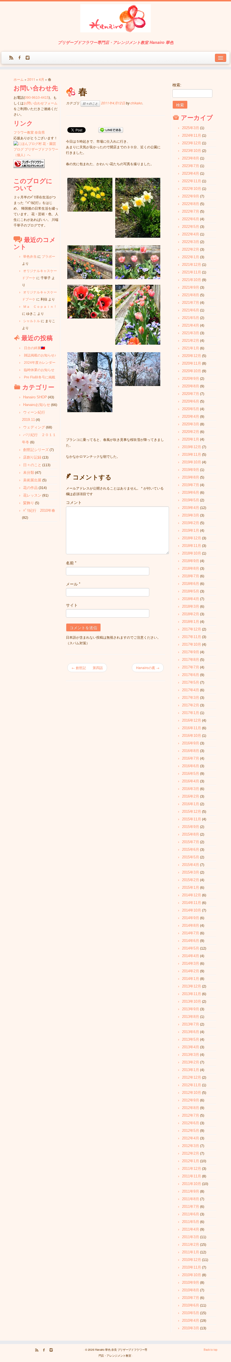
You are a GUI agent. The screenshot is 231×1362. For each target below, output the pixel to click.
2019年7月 (190, 485)
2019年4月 (190, 508)
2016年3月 (190, 789)
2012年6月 (190, 1123)
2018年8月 (190, 568)
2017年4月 (190, 690)
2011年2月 (190, 1244)
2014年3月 (190, 963)
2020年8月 (190, 386)
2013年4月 (190, 1047)
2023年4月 (190, 173)
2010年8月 (190, 1290)
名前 (71, 563)
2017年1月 (190, 713)
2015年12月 (191, 811)
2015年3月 (190, 872)
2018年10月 (191, 553)
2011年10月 (191, 1184)
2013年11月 (191, 994)
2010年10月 (191, 1275)
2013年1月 (190, 1070)
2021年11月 (191, 272)
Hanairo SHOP (35, 397)
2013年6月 (190, 1032)
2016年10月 (191, 735)
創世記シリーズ (36, 450)
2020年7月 (190, 394)
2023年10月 (191, 151)
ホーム (19, 79)
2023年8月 (190, 158)
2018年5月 (190, 591)
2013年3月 (190, 1055)
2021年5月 (190, 318)
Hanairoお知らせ (36, 405)
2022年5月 (190, 227)
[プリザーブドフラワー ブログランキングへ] (29, 164)
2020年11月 (191, 363)
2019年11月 (191, 454)
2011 (31, 79)
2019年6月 (190, 492)
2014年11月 (191, 903)
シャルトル (31, 321)
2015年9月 (190, 827)
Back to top (210, 1350)
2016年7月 (190, 758)
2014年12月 (191, 895)
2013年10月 (191, 1001)
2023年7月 (190, 166)
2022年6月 (190, 219)
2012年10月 (191, 1093)
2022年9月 (190, 196)
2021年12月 (191, 264)
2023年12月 (191, 143)
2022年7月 (190, 211)
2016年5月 (190, 773)
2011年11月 (191, 1176)
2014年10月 (191, 910)
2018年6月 (190, 584)
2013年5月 (190, 1039)
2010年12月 (191, 1260)
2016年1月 (190, 804)
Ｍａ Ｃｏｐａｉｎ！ (40, 307)
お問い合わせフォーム (40, 103)
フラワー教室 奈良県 (29, 132)
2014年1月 (190, 979)
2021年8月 (190, 295)
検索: (176, 85)
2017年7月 (190, 667)
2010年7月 (190, 1298)
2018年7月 (190, 576)
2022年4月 (190, 234)
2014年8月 (190, 925)
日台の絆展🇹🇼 (34, 348)
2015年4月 (190, 865)
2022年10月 (191, 189)
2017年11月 (191, 637)
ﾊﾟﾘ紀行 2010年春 (39, 510)
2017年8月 (190, 660)
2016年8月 (190, 751)
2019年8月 (190, 477)
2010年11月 (191, 1267)
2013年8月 (190, 1017)
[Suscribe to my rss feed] (13, 58)
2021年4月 (190, 325)
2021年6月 (190, 310)
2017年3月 (190, 697)
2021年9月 (190, 287)
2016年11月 (191, 728)
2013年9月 (190, 1009)
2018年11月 (191, 546)
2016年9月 (190, 743)
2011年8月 (190, 1199)
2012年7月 (190, 1115)
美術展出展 (32, 480)
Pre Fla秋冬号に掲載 (39, 377)
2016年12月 (191, 720)
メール (73, 584)
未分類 (28, 472)
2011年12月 (191, 1168)
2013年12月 (191, 986)
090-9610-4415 (37, 98)
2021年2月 (190, 340)
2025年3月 (190, 128)
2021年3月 (190, 333)
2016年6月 (190, 766)
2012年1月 (190, 1161)
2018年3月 (190, 606)
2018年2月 (190, 614)
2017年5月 (190, 682)
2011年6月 (190, 1214)
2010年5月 (190, 1313)
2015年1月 (190, 887)
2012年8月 (190, 1108)
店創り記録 (32, 457)
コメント (74, 502)
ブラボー (48, 257)
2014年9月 (190, 918)
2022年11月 (191, 181)
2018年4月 (190, 599)
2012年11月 (191, 1085)
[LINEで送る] (110, 129)
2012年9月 (190, 1100)
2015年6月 (190, 849)
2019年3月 (190, 515)
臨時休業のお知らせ (39, 370)
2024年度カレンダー (39, 363)
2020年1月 (190, 439)
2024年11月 (191, 135)
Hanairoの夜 (147, 667)
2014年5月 (190, 948)
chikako (136, 102)
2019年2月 (190, 523)
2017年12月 (191, 629)
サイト (72, 605)
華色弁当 (30, 257)
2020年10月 (191, 371)
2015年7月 (190, 842)
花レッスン (32, 495)
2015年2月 (190, 880)
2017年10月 (191, 644)
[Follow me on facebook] (21, 58)
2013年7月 (190, 1024)
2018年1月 (190, 622)
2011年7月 (190, 1206)
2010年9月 (190, 1282)
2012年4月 (190, 1138)
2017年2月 (190, 705)
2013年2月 (190, 1062)
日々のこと (32, 465)
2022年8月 (190, 204)
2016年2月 (190, 796)
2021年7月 (190, 302)
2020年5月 (190, 409)
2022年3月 (190, 242)
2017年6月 (190, 675)
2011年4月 (190, 1229)
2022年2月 (190, 249)
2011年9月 (190, 1191)
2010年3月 (190, 1328)
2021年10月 (191, 280)
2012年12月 (191, 1077)
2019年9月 (190, 470)
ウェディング (34, 427)
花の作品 (30, 488)
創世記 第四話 (87, 667)
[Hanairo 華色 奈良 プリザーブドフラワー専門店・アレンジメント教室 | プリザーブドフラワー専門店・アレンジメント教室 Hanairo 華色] (115, 19)
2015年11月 (191, 819)
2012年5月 (190, 1130)
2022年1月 (190, 257)
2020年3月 (190, 424)
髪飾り (28, 503)
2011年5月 (190, 1222)
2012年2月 (190, 1153)
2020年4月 (190, 416)
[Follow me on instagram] (29, 58)
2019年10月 (191, 462)
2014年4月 (190, 956)
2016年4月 (190, 781)
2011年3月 (190, 1237)
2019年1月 (190, 530)
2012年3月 (190, 1146)
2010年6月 (190, 1305)
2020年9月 (190, 378)
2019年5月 (190, 500)
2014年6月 (190, 941)
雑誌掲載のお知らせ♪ (40, 355)
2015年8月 (190, 834)
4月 (41, 79)
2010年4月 (190, 1320)
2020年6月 (190, 401)
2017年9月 (190, 652)
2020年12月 (191, 356)
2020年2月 (190, 432)
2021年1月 (190, 348)
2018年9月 (190, 561)
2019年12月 (191, 447)
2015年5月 (190, 857)
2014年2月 (190, 971)
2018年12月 (191, 538)
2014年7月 (190, 933)
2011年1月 (190, 1252)
